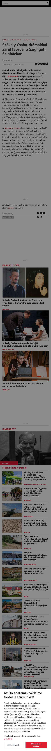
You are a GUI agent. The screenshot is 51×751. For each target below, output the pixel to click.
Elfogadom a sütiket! (36, 745)
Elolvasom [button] (8, 739)
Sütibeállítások (13, 745)
